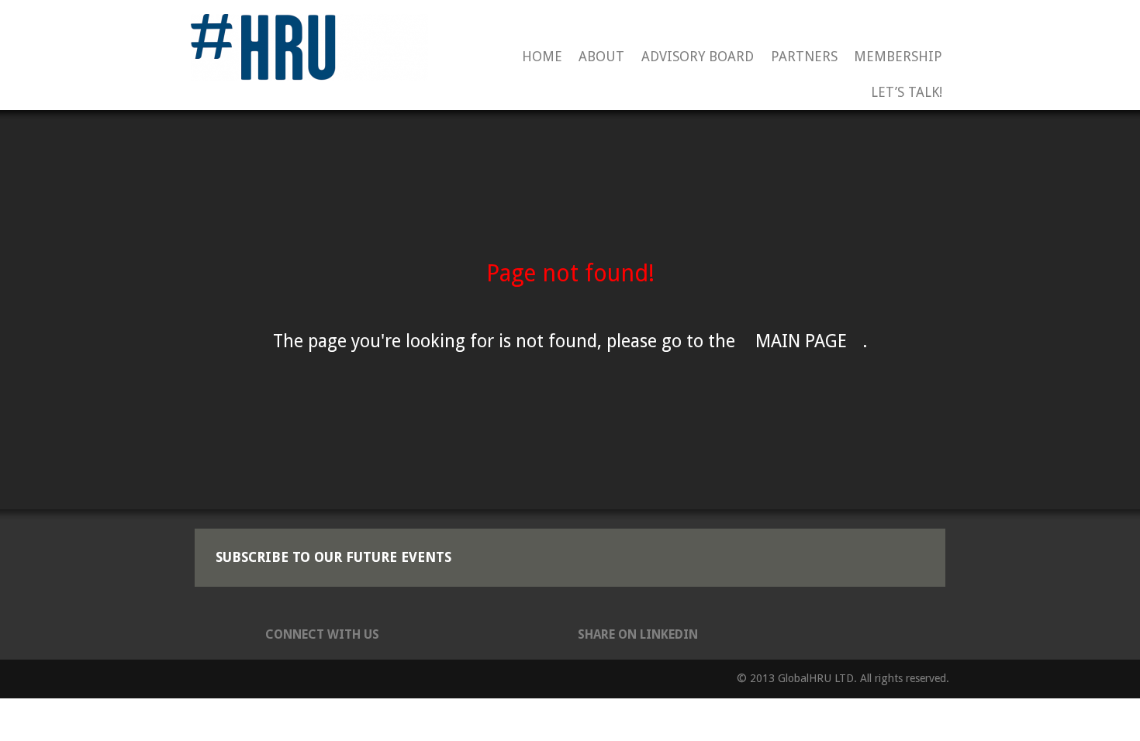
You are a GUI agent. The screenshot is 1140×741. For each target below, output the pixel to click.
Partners (804, 57)
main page (801, 341)
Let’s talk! (906, 92)
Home (542, 57)
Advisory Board (697, 57)
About (601, 57)
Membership (898, 57)
